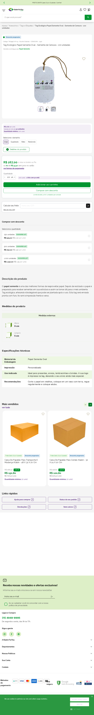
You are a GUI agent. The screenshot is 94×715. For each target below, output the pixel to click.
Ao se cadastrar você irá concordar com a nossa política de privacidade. (28, 604)
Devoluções (22, 507)
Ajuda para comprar (22, 500)
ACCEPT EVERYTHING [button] (79, 699)
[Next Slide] (90, 3)
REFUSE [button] (79, 704)
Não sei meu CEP (9, 210)
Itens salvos (68, 507)
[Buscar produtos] (88, 17)
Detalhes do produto (18, 149)
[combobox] (47, 17)
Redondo (32, 142)
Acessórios (13, 26)
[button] (75, 709)
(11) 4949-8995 (11, 617)
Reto (23, 142)
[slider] (47, 80)
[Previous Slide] (4, 3)
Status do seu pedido (68, 500)
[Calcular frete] (88, 206)
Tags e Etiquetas (26, 26)
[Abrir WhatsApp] (88, 709)
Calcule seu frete (11, 206)
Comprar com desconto (47, 190)
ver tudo (6, 407)
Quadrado (15, 142)
